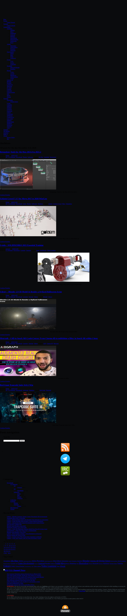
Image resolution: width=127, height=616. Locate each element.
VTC (8, 128)
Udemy (9, 112)
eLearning (13, 563)
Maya (11, 32)
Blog (4, 19)
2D (6, 157)
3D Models (6, 131)
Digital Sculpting (6, 563)
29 (6, 551)
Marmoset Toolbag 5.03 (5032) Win (17, 527)
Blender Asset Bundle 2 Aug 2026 (16, 526)
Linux (24, 204)
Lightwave (10, 84)
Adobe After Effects (27, 561)
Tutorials (5, 98)
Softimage (13, 33)
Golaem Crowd (57, 204)
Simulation (69, 204)
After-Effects (13, 47)
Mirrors (68, 563)
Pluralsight (10, 100)
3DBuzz (9, 120)
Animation (65, 561)
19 (13, 547)
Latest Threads (11, 22)
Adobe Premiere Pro (48, 561)
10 (9, 545)
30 (8, 551)
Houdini (9, 83)
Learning (22, 250)
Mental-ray (13, 75)
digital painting (122, 561)
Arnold (12, 73)
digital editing (114, 561)
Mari (11, 55)
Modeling (73, 563)
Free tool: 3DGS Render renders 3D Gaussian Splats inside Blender (25, 577)
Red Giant (42, 390)
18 (11, 547)
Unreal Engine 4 (28, 566)
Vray (58, 566)
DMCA (5, 134)
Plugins (9, 70)
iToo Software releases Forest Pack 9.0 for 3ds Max (21, 580)
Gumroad (9, 111)
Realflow (12, 69)
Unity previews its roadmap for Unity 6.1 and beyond (21, 578)
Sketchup (9, 86)
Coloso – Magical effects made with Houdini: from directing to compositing (27, 519)
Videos (36, 297)
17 (9, 547)
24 (9, 549)
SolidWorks (43, 250)
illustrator (12, 50)
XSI (8, 94)
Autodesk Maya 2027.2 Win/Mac (16, 518)
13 (14, 545)
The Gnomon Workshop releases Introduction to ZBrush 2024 (24, 574)
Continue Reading (5, 195)
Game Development (26, 563)
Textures (5, 129)
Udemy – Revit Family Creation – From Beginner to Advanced (24, 533)
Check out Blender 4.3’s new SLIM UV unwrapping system (23, 581)
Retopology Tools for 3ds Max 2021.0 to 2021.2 (20, 152)
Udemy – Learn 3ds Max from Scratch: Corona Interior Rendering (25, 521)
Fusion (12, 63)
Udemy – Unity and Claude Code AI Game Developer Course (24, 538)
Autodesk (9, 28)
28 (4, 551)
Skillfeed (9, 123)
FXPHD (9, 108)
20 (14, 547)
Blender (9, 81)
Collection (13, 500)
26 (13, 549)
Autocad (12, 35)
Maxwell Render (15, 67)
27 (14, 549)
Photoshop (13, 46)
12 (13, 545)
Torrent (12, 509)
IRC (8, 139)
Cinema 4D (50, 343)
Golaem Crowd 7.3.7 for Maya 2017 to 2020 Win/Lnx (23, 198)
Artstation (74, 561)
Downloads (19, 157)
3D (15, 489)
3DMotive (10, 115)
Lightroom (53, 563)
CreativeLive (10, 117)
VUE (11, 61)
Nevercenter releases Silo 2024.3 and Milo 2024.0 (20, 585)
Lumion (9, 89)
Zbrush (9, 97)
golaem (50, 204)
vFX (32, 566)
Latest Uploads (11, 25)
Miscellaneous (14, 507)
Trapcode (48, 390)
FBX (17, 563)
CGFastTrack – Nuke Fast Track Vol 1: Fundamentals (21, 530)
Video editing (37, 566)
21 (4, 549)
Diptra (7, 155)
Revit (11, 42)
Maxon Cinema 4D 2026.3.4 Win (16, 535)
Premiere (12, 49)
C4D (44, 343)
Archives (5, 133)
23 (8, 549)
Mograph (56, 343)
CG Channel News (17, 570)
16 (8, 547)
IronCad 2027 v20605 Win (14, 524)
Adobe (9, 44)
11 (11, 545)
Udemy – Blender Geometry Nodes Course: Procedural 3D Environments (27, 516)
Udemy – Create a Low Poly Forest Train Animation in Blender (24, 537)
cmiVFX (9, 106)
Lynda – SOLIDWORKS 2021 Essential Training (21, 245)
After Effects (57, 561)
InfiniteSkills (10, 122)
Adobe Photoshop (38, 561)
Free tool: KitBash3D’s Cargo (15, 583)
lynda (37, 250)
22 (6, 549)
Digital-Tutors (14, 101)
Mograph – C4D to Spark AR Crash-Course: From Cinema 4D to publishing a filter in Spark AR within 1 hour (49, 338)
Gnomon (9, 109)
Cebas (12, 78)
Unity (13, 566)
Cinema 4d (10, 80)
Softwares (30, 157)
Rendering (101, 563)
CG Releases (11, 157)
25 (11, 549)
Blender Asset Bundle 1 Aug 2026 (16, 532)
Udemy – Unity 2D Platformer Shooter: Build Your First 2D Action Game (27, 529)
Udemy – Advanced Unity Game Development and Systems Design (25, 523)
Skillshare (9, 125)
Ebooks (16, 503)
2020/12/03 (14, 155)
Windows (40, 204)
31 (9, 551)
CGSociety (10, 114)
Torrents (5, 24)
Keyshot (9, 87)
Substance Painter (113, 563)
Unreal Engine (11, 92)
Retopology (53, 157)
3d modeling (6, 561)
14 (4, 547)
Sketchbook (13, 38)
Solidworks (13, 41)
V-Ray (12, 72)
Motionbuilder (14, 39)
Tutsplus (9, 126)
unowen (8, 249)
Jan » (9, 553)
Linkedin (9, 105)
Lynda (8, 103)
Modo (12, 53)
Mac (18, 495)
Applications (6, 27)
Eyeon (8, 60)
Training (120, 563)
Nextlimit (9, 66)
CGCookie (10, 119)
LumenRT (13, 64)
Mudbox (12, 36)
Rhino (8, 95)
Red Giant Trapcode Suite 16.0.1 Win (16, 385)
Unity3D (9, 91)
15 (6, 547)
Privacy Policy (11, 137)
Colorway (13, 58)
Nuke (11, 56)
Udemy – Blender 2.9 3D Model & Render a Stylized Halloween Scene (31, 292)
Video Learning (51, 250)
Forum (5, 21)
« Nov (5, 553)
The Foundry (10, 52)
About (5, 136)
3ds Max (41, 157)
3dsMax (12, 30)
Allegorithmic (14, 77)
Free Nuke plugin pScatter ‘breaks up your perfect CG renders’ (24, 575)
